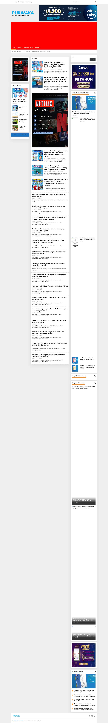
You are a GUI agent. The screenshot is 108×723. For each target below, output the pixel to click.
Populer (16, 135)
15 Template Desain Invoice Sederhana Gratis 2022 (84, 700)
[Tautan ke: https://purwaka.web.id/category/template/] (95, 383)
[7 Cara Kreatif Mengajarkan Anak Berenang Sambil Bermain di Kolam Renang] (40, 350)
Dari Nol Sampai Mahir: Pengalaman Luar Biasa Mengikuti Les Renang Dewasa (48, 332)
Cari (73, 57)
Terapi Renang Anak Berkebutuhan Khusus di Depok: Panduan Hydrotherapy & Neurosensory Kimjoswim (56, 182)
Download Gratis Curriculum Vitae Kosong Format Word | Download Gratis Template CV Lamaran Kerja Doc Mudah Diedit (87, 118)
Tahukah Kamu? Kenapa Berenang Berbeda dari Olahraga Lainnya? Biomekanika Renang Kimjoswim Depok (56, 80)
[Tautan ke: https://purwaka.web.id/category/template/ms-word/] (95, 93)
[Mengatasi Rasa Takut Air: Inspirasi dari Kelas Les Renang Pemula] (35, 201)
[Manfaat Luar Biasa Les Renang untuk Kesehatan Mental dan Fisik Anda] (36, 270)
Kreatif (54, 69)
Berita (45, 69)
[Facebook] (90, 716)
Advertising (46, 84)
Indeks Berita (37, 720)
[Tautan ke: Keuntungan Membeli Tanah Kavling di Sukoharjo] (15, 114)
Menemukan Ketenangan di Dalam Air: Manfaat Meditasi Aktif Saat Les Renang (48, 241)
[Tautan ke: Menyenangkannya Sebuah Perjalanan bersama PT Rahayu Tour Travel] (15, 121)
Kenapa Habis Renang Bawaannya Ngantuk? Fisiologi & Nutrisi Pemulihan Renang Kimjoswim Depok (23, 106)
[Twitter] (92, 716)
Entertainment (50, 69)
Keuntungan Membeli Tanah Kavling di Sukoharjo (23, 113)
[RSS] (94, 716)
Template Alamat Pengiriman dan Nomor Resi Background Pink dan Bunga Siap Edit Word (87, 238)
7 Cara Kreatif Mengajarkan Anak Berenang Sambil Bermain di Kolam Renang (49, 344)
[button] (95, 2)
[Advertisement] (54, 34)
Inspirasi (51, 171)
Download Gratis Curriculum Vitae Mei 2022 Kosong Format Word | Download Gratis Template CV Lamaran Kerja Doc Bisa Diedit (83, 112)
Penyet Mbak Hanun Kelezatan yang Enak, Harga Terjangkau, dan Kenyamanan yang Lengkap (23, 127)
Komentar (25, 135)
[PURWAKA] (23, 13)
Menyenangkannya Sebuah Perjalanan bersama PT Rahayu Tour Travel (23, 120)
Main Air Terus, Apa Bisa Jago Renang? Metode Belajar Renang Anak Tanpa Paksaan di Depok (55, 168)
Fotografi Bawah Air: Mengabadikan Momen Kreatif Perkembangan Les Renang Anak (49, 218)
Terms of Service (29, 720)
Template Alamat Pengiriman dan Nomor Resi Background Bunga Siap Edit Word (87, 358)
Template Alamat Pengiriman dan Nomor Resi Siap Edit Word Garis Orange (87, 366)
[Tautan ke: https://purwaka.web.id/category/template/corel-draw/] (95, 376)
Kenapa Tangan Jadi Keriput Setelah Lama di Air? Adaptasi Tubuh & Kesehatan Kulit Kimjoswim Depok (19, 100)
